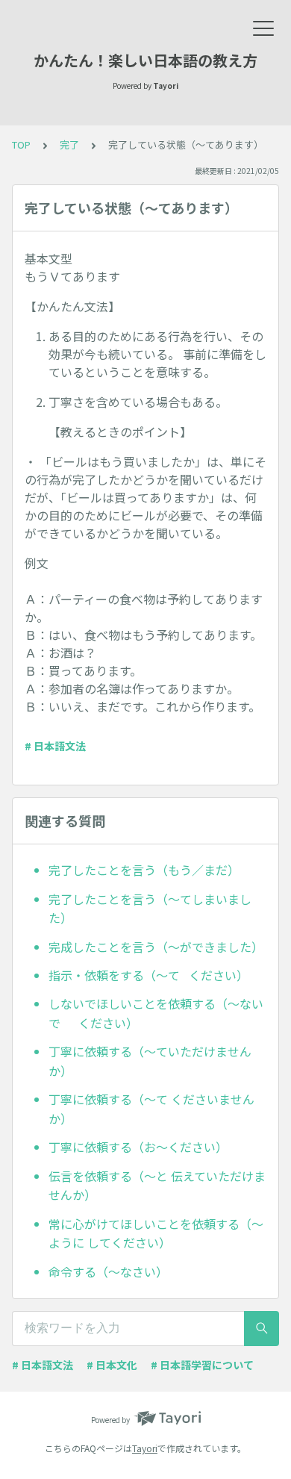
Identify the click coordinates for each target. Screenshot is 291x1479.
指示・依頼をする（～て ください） (148, 975)
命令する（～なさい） (108, 1271)
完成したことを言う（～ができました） (155, 947)
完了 (69, 144)
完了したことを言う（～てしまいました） (149, 908)
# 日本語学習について (202, 1364)
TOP (21, 144)
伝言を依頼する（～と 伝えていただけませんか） (157, 1185)
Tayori (144, 1448)
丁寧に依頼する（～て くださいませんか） (151, 1108)
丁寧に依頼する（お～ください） (138, 1147)
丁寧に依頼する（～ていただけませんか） (149, 1061)
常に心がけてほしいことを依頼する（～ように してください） (155, 1233)
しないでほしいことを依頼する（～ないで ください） (155, 1013)
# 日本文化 (112, 1364)
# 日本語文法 (55, 745)
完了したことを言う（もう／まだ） (144, 870)
